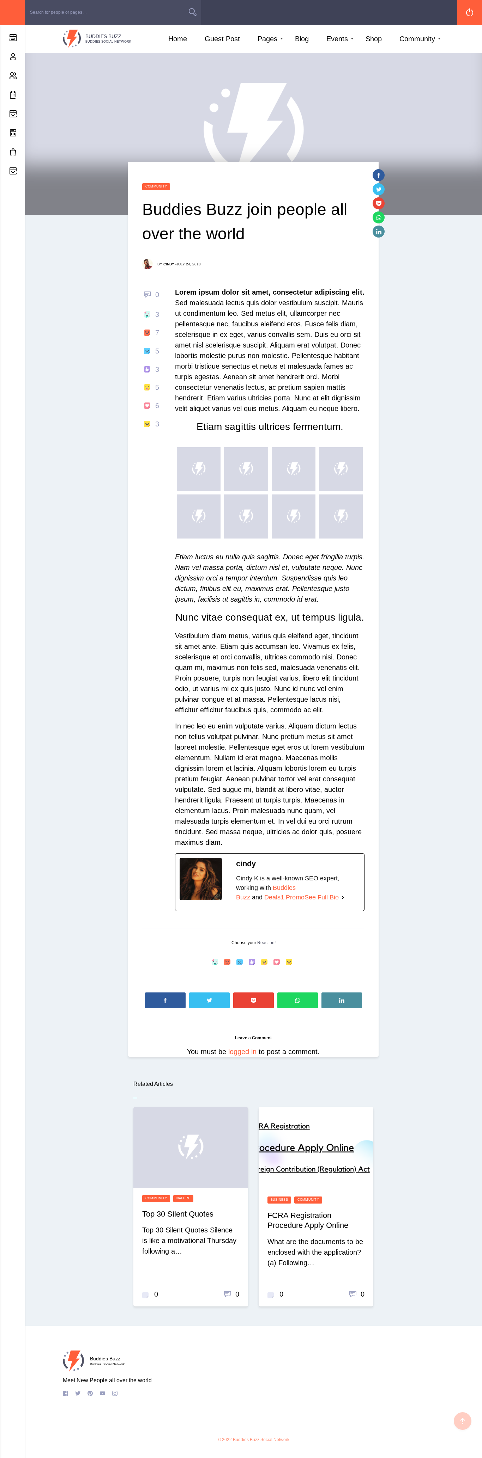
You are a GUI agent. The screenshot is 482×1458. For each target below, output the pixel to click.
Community (417, 39)
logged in (242, 1052)
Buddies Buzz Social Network (261, 1439)
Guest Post (222, 39)
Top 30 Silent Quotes (177, 1214)
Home (177, 39)
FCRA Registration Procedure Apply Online (307, 1220)
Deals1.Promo (284, 897)
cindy (168, 264)
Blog (302, 39)
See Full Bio (322, 897)
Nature (183, 1198)
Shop (374, 39)
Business (279, 1199)
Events (337, 39)
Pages (267, 39)
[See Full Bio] (343, 897)
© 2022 (225, 1439)
